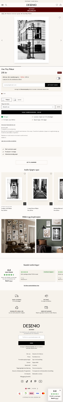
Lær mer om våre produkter (8, 141)
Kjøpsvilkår (35, 362)
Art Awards (28, 374)
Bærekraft (28, 365)
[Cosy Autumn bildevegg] (18, 236)
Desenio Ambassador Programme (21, 371)
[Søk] (6, 5)
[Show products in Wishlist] (57, 5)
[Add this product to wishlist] (60, 17)
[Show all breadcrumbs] (3, 14)
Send (31, 343)
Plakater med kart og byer (14, 13)
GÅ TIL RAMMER (31, 162)
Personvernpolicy (25, 89)
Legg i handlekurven (31, 112)
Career (29, 362)
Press (29, 357)
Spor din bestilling (37, 359)
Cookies (34, 365)
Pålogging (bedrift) (25, 376)
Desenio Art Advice (37, 354)
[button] (59, 107)
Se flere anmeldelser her (31, 285)
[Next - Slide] (61, 40)
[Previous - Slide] (2, 40)
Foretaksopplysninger (25, 359)
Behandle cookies (37, 374)
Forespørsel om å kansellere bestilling (42, 371)
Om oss (28, 354)
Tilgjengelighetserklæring (23, 368)
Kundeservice (36, 357)
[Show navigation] (2, 5)
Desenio (36, 397)
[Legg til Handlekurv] (24, 203)
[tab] (10, 66)
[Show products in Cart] (60, 5)
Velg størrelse (5, 104)
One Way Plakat (27, 13)
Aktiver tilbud (53, 85)
